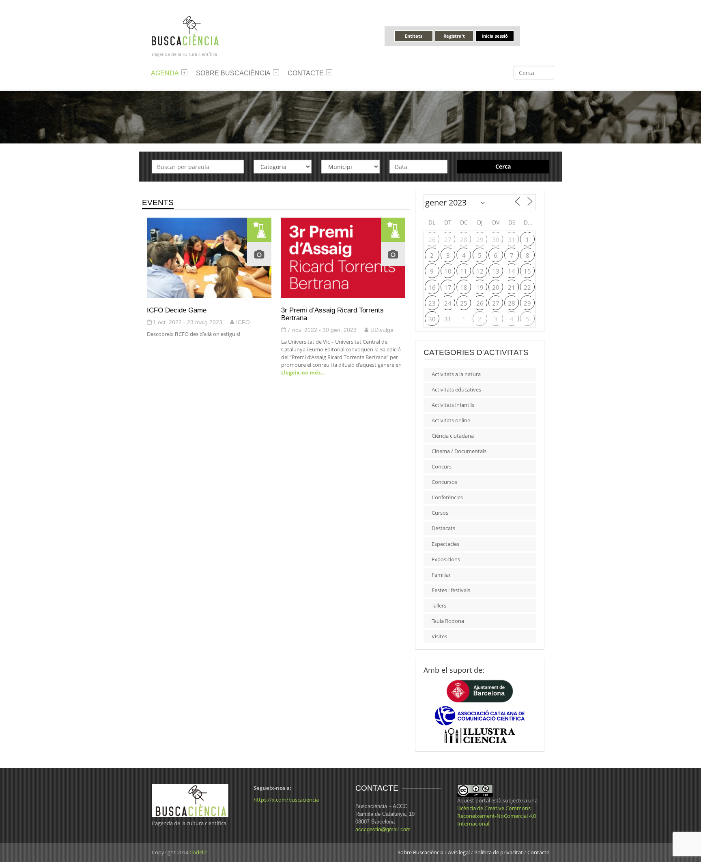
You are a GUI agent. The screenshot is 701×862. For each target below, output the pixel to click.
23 (432, 303)
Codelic (198, 852)
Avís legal (459, 852)
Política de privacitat (498, 852)
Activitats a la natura (456, 374)
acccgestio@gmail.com (383, 829)
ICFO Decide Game (176, 310)
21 (511, 287)
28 (463, 239)
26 (432, 239)
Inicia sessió (495, 36)
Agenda (165, 73)
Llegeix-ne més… (303, 372)
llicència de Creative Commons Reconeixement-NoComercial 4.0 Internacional (496, 815)
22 (527, 287)
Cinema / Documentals (459, 451)
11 (463, 271)
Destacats (443, 528)
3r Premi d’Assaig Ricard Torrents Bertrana (332, 314)
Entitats (413, 36)
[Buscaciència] (185, 30)
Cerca (503, 166)
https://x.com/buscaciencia (286, 799)
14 (511, 271)
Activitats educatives (456, 389)
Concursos (444, 482)
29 (480, 239)
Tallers (439, 605)
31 (511, 239)
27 (448, 239)
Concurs (442, 466)
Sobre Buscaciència (233, 73)
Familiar (441, 574)
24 (448, 303)
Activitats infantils (453, 405)
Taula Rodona (448, 621)
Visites (439, 636)
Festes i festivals (451, 590)
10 (448, 271)
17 (448, 287)
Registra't (454, 36)
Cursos (440, 512)
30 (495, 239)
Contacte (306, 73)
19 (480, 287)
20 (495, 287)
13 (495, 271)
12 (480, 271)
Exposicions (446, 559)
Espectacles (445, 544)
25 (463, 303)
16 (432, 287)
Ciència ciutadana (453, 435)
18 (463, 287)
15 (527, 271)
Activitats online (451, 420)
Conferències (447, 497)
